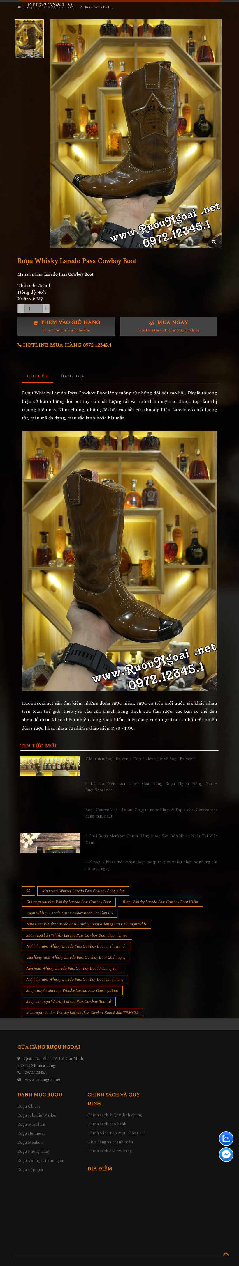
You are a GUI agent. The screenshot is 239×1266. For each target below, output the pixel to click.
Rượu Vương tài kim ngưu (40, 1160)
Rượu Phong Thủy (33, 1151)
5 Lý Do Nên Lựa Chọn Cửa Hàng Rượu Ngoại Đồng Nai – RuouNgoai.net (151, 787)
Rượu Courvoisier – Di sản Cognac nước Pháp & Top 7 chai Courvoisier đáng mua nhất (151, 813)
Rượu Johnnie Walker (37, 1115)
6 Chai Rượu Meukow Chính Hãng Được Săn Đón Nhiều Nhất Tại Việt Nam (151, 839)
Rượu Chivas (28, 1106)
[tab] (37, 376)
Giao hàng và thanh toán (110, 1142)
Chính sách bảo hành (106, 1124)
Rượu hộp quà (30, 1169)
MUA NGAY (168, 325)
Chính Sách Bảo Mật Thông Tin (116, 1133)
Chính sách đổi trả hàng (109, 1151)
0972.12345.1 (36, 1073)
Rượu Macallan (31, 1124)
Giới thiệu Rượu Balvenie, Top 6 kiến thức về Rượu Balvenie (141, 759)
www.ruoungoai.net (43, 1080)
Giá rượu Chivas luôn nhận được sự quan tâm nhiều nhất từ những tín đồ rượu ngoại (151, 865)
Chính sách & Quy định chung (114, 1115)
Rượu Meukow (30, 1142)
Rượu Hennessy (31, 1133)
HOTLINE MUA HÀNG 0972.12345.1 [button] (67, 345)
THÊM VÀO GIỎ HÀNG (69, 325)
